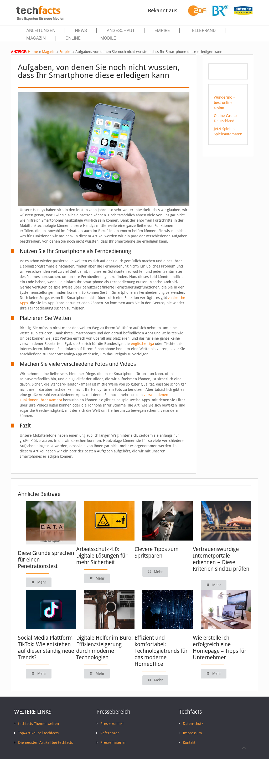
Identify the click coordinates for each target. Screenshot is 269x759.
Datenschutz (193, 723)
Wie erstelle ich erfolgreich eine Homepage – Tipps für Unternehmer (219, 647)
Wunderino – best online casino (224, 102)
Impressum (192, 733)
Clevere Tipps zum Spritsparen (156, 552)
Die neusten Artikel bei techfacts (45, 742)
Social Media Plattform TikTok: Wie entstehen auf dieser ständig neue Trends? (46, 647)
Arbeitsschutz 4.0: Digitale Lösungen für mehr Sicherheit (101, 555)
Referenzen (110, 733)
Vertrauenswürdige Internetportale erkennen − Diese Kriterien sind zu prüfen (221, 559)
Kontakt (189, 742)
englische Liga (142, 343)
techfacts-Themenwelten (38, 723)
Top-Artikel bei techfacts (38, 733)
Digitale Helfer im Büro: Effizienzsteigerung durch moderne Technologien (104, 647)
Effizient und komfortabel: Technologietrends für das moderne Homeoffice (161, 650)
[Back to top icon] (243, 748)
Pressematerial (113, 742)
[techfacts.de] (38, 12)
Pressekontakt (112, 723)
